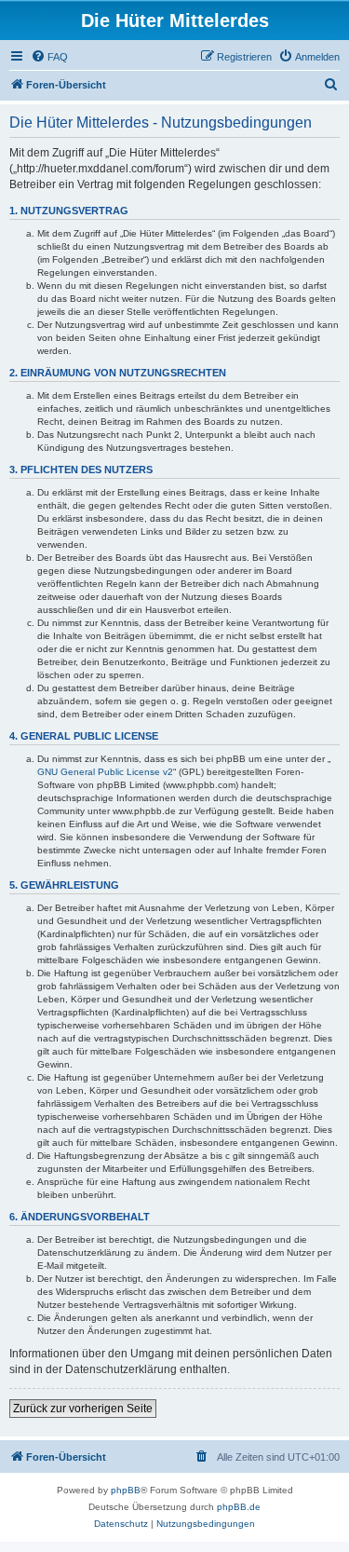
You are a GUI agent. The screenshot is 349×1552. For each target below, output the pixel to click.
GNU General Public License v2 (105, 772)
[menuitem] (49, 57)
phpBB (126, 1490)
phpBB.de (239, 1507)
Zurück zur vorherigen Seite (83, 1408)
